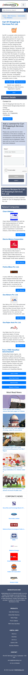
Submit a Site (14, 642)
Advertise (14, 636)
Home (4, 16)
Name (6, 149)
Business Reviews (14, 645)
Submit (16, 180)
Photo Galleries (14, 620)
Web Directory (12, 16)
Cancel (16, 176)
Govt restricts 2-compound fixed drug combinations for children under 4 (14, 469)
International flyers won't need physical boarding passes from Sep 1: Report (14, 449)
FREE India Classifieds (14, 623)
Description (8, 156)
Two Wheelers (8, 18)
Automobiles (21, 16)
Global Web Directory (14, 615)
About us (14, 633)
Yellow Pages (14, 617)
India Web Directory (14, 612)
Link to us (14, 639)
